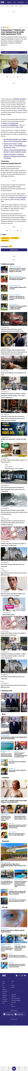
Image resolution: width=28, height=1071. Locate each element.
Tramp (25, 110)
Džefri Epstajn (15, 238)
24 (6, 285)
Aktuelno (3, 27)
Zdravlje (4, 989)
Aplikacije (13, 1002)
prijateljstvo (5, 240)
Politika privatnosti (16, 1000)
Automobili (4, 1001)
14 (6, 295)
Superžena (4, 995)
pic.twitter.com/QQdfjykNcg (9, 125)
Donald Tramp (6, 238)
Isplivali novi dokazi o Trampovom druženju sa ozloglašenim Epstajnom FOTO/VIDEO (15, 156)
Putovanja (4, 991)
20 (6, 898)
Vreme (12, 987)
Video (12, 981)
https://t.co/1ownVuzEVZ (10, 123)
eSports (4, 997)
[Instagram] (22, 975)
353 (6, 304)
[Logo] (2, 2)
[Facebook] (16, 975)
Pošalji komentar (14, 250)
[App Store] (19, 1014)
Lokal (3, 1003)
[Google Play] (8, 1014)
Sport (3, 983)
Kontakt (13, 1006)
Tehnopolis (4, 999)
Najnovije (9, 2)
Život (3, 987)
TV (11, 983)
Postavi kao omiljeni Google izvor (10, 52)
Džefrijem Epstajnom (20, 99)
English (13, 985)
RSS (12, 1004)
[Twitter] (19, 975)
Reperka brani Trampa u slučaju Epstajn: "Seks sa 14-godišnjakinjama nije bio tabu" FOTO (15, 145)
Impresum (13, 996)
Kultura (4, 993)
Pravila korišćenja (15, 998)
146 (6, 267)
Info (3, 981)
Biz (3, 985)
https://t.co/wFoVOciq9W (18, 197)
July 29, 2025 (19, 127)
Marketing (13, 994)
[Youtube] (25, 975)
